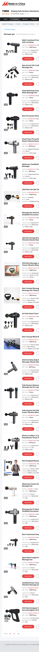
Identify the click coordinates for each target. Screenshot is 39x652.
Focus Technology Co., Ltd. (24, 644)
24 (10, 633)
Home (5, 19)
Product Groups (10, 29)
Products (15, 19)
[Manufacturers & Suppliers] (14, 3)
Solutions (34, 19)
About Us (25, 19)
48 (18, 633)
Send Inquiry (28, 59)
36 (14, 633)
